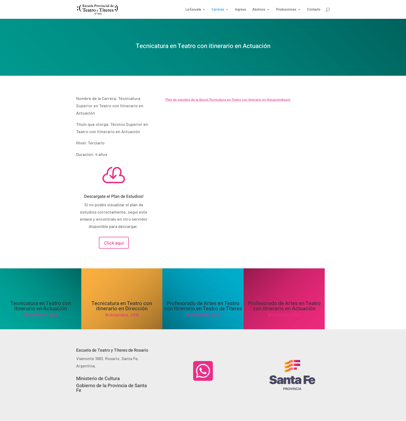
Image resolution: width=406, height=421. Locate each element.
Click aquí (114, 243)
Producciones (286, 9)
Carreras (218, 9)
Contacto (313, 9)
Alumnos (258, 9)
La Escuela (193, 9)
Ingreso (240, 9)
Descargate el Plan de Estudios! (114, 196)
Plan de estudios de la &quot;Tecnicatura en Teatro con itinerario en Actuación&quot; (228, 99)
